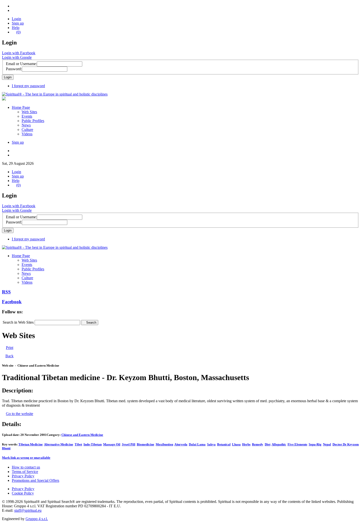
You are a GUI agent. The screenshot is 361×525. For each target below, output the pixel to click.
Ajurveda (180, 444)
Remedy (257, 444)
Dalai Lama (197, 444)
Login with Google (17, 57)
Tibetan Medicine (30, 444)
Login (16, 19)
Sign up (18, 23)
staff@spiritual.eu (28, 510)
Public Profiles (33, 121)
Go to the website (19, 414)
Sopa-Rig (315, 444)
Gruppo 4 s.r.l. (37, 519)
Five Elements (297, 444)
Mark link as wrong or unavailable (26, 457)
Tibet (78, 444)
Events (27, 116)
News (26, 125)
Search (91, 322)
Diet (267, 444)
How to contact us (26, 467)
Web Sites (29, 112)
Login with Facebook (18, 53)
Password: (14, 69)
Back (9, 356)
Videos (27, 134)
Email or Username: (21, 64)
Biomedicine (145, 444)
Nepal (327, 444)
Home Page (21, 107)
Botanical (224, 444)
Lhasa (236, 444)
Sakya (211, 444)
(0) (18, 32)
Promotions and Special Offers (35, 480)
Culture (27, 129)
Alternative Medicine (58, 444)
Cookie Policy (23, 493)
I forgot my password (28, 86)
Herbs (246, 444)
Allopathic (279, 444)
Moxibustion (164, 444)
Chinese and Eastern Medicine (82, 435)
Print (9, 347)
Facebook (12, 301)
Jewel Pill (128, 444)
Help (15, 28)
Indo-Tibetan (92, 444)
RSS (6, 291)
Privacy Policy (23, 476)
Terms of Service (25, 472)
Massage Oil (111, 444)
